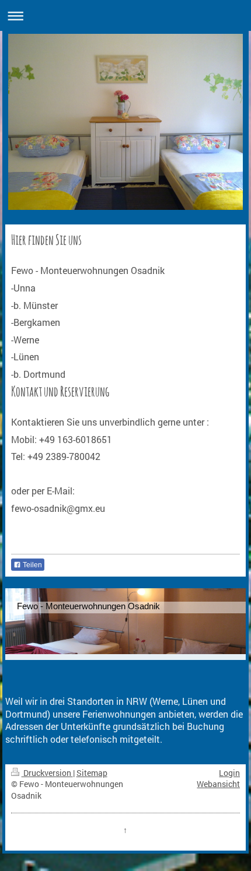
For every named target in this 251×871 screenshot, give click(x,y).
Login (229, 772)
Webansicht (218, 783)
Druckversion (47, 772)
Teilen (31, 565)
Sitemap (91, 772)
